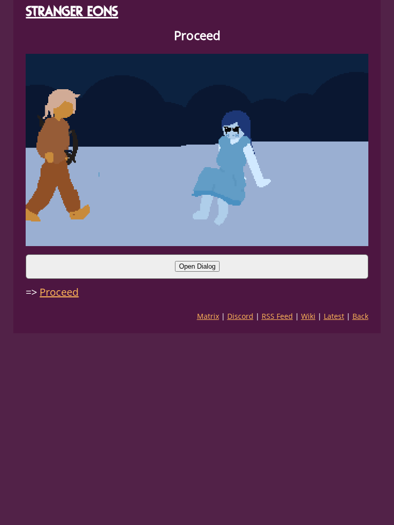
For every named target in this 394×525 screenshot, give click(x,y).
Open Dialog (197, 266)
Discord (240, 316)
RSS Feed (277, 316)
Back (360, 316)
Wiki (308, 316)
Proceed (59, 292)
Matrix (208, 316)
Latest (334, 316)
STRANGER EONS (72, 11)
